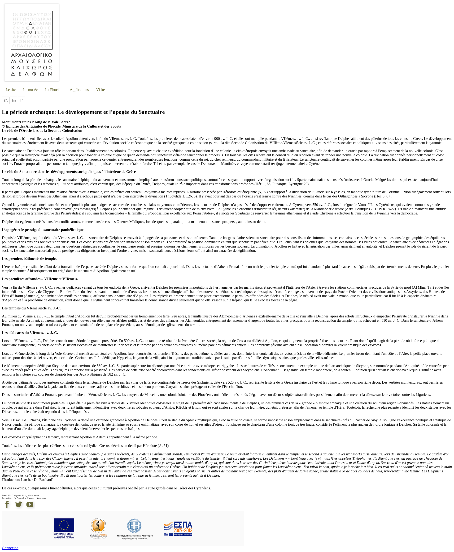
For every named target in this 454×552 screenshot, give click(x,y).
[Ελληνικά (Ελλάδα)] (6, 103)
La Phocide (53, 90)
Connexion (10, 548)
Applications (79, 90)
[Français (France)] (21, 103)
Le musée (30, 90)
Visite (100, 90)
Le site (11, 90)
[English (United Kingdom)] (13, 103)
